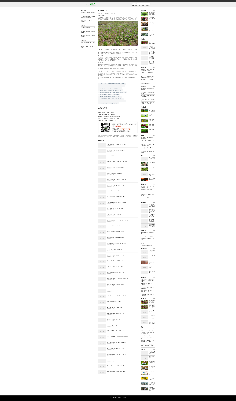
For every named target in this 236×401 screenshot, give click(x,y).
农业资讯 (143, 5)
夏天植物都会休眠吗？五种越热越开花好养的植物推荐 (109, 94)
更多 (154, 10)
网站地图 (124, 397)
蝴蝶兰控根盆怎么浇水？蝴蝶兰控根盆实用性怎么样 (109, 103)
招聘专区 (120, 397)
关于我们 (110, 397)
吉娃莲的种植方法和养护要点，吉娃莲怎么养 (107, 114)
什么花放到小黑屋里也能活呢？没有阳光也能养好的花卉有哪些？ (111, 98)
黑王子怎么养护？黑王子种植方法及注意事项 (107, 120)
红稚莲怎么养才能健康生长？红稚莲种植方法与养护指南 (109, 116)
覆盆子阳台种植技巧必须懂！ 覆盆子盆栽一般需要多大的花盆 (110, 90)
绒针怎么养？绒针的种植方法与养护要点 (106, 110)
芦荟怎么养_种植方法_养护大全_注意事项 (106, 112)
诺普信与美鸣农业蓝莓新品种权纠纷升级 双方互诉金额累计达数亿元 (112, 85)
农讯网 (146, 5)
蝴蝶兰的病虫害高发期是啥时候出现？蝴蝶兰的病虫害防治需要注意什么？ (113, 92)
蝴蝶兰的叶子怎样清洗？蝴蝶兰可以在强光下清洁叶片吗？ (110, 96)
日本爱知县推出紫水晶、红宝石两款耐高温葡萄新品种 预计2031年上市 (112, 83)
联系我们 (115, 397)
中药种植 (111, 13)
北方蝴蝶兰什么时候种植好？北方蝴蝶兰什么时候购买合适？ (110, 88)
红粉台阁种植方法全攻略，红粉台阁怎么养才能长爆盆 (108, 118)
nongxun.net (140, 5)
